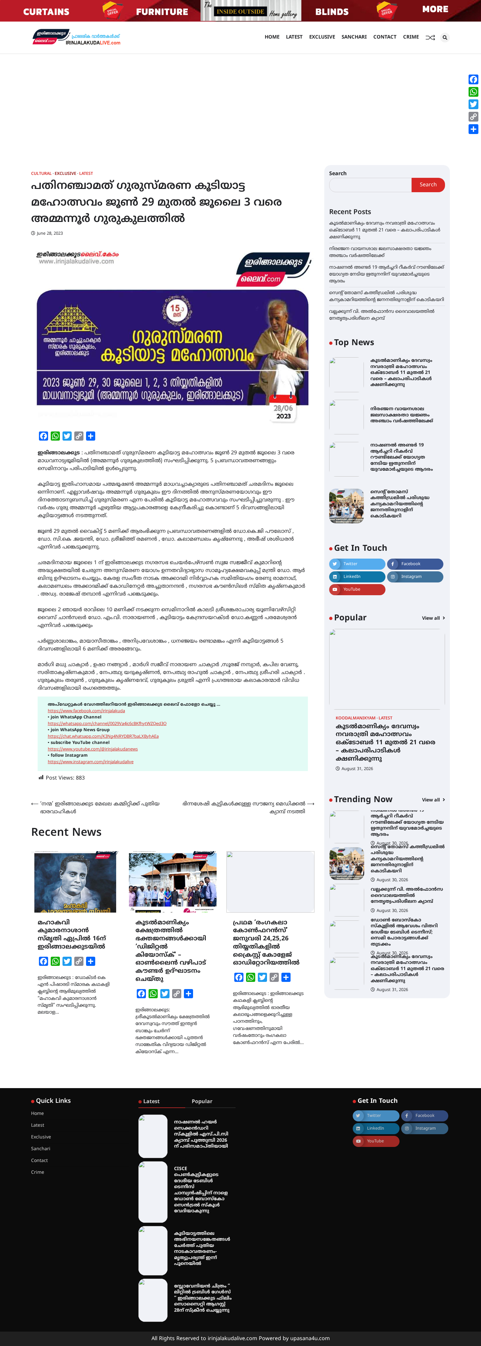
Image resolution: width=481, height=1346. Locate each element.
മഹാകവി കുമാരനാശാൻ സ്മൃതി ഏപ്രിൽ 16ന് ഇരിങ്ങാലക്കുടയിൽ (72, 935)
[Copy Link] (473, 116)
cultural (41, 174)
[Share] (473, 129)
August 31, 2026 (357, 769)
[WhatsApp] (473, 92)
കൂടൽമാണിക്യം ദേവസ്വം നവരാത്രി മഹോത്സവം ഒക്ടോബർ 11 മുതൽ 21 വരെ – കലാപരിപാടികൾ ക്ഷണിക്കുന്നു (384, 230)
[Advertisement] (240, 103)
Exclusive (322, 37)
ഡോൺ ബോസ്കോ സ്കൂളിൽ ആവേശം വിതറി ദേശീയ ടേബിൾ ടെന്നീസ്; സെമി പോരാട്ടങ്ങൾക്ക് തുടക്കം (404, 896)
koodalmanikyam (356, 718)
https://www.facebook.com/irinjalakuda (86, 711)
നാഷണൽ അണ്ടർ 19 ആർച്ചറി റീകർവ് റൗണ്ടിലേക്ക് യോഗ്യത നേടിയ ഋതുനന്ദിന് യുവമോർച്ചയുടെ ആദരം (386, 274)
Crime (411, 37)
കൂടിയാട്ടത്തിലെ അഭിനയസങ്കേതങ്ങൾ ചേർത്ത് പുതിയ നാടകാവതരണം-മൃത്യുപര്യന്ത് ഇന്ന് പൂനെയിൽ (202, 1249)
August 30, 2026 (392, 843)
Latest (294, 37)
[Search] (445, 37)
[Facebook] (473, 79)
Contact (385, 37)
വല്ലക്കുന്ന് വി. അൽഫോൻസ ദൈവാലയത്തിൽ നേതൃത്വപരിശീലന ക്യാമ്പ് (407, 859)
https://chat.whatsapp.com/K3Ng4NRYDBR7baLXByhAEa (103, 736)
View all (431, 618)
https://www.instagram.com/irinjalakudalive (91, 762)
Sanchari (354, 37)
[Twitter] (473, 104)
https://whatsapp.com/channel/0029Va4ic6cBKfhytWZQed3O (107, 724)
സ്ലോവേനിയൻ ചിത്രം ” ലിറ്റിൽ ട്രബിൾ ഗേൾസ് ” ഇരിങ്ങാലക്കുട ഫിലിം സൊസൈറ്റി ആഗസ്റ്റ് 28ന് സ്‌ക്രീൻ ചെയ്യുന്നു (203, 1298)
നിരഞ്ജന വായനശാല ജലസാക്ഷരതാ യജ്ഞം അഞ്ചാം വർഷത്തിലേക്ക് (401, 415)
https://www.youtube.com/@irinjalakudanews (93, 749)
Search (338, 174)
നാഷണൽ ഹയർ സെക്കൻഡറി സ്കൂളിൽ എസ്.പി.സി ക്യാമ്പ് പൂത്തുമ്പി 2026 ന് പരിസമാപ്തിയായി (201, 1134)
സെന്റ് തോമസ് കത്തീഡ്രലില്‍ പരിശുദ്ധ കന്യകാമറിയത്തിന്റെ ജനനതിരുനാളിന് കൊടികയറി (400, 504)
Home (272, 37)
